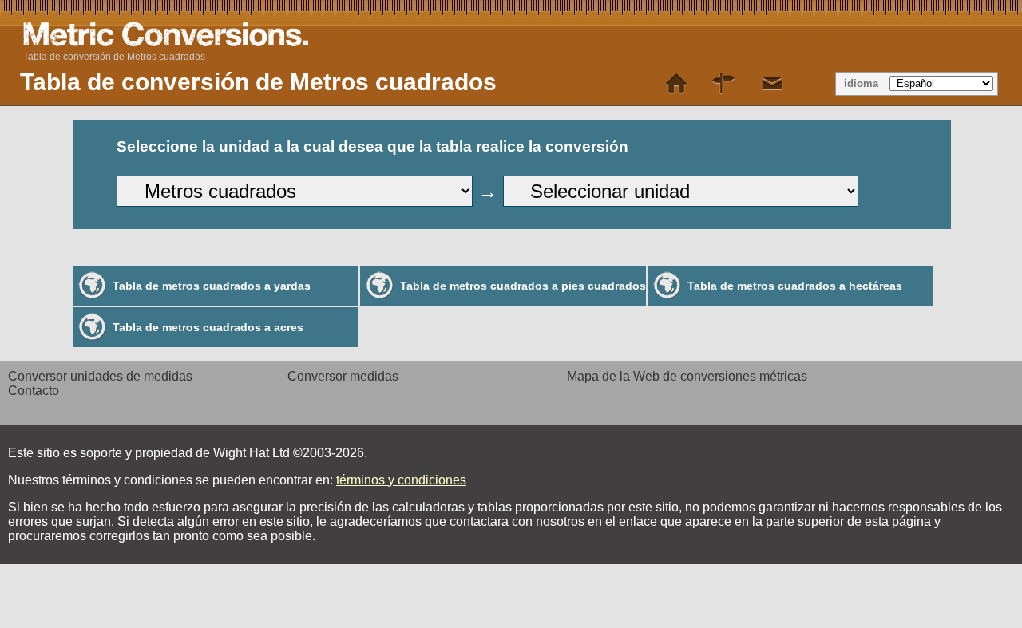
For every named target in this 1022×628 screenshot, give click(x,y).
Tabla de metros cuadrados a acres (208, 327)
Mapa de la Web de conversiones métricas (687, 376)
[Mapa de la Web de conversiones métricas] (724, 84)
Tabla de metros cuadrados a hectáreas (794, 285)
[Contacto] (772, 84)
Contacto (33, 390)
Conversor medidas (342, 376)
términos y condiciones (401, 480)
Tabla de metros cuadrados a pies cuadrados (523, 285)
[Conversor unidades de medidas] (676, 84)
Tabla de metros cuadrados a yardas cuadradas (212, 292)
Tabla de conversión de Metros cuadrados (114, 56)
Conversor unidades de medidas (100, 376)
